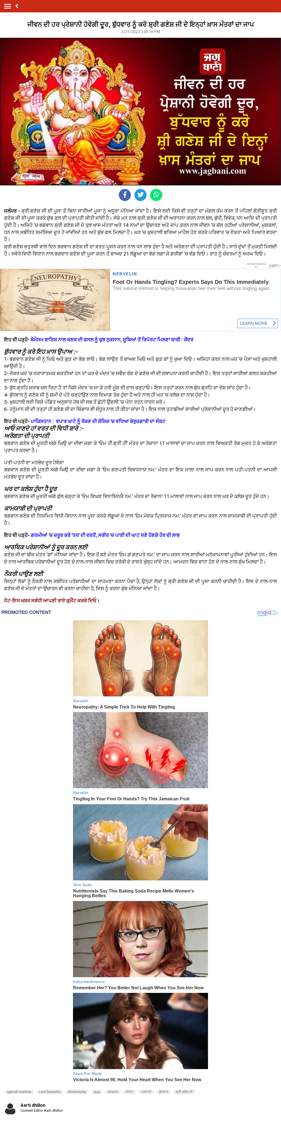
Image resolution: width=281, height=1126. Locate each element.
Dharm (113, 1092)
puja (97, 1092)
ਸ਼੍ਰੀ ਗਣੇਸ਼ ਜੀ (184, 1092)
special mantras (19, 1092)
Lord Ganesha (49, 1092)
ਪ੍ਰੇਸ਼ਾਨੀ (146, 1092)
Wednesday (77, 1092)
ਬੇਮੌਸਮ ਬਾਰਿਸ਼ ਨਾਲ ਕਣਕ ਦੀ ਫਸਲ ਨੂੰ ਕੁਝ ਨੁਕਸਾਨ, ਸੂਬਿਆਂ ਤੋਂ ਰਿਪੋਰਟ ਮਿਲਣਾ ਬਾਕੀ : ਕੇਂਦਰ (112, 339)
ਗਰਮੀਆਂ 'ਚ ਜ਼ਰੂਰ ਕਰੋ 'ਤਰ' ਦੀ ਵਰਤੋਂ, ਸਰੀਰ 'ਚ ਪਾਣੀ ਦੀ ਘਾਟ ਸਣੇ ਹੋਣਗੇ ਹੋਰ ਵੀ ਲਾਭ (105, 535)
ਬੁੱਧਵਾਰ (163, 1092)
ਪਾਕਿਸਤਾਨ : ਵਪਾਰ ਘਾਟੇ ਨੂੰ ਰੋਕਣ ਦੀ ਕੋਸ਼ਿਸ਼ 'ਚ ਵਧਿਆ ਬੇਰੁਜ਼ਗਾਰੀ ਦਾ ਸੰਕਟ (98, 421)
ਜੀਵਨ (129, 1092)
